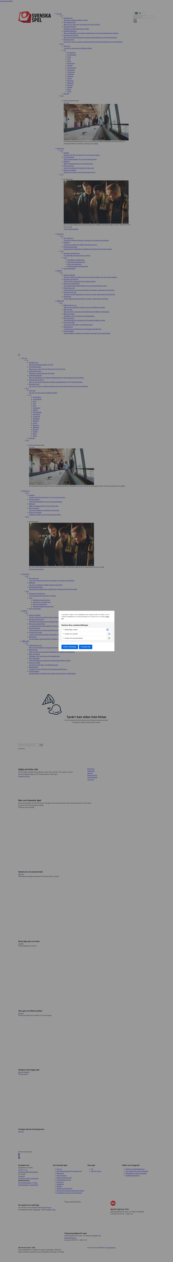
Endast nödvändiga (69, 647)
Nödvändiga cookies (70, 629)
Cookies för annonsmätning (73, 638)
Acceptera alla (85, 647)
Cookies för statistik (71, 634)
